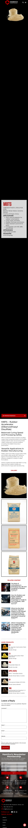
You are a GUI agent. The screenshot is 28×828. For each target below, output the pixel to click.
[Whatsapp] (16, 812)
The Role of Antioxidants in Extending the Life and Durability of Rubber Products (19, 587)
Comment (4, 708)
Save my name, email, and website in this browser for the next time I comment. (13, 743)
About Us (4, 817)
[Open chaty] (24, 825)
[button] (23, 2)
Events (4, 825)
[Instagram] (14, 812)
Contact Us (5, 820)
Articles (4, 822)
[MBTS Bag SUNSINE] (14, 564)
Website (3, 736)
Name (3, 725)
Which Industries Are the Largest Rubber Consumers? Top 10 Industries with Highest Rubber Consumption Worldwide (18, 627)
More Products (7, 642)
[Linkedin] (12, 812)
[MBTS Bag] (14, 538)
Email (3, 730)
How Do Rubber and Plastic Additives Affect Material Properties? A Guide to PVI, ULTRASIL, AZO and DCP (18, 599)
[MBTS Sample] (14, 485)
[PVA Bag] (14, 511)
